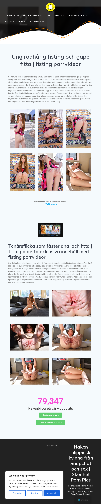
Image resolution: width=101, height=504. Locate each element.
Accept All (51, 493)
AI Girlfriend (37, 21)
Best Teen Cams (76, 15)
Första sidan (12, 15)
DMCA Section (51, 445)
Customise (17, 493)
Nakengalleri (55, 15)
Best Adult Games (15, 21)
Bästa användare (32, 15)
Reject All (35, 493)
